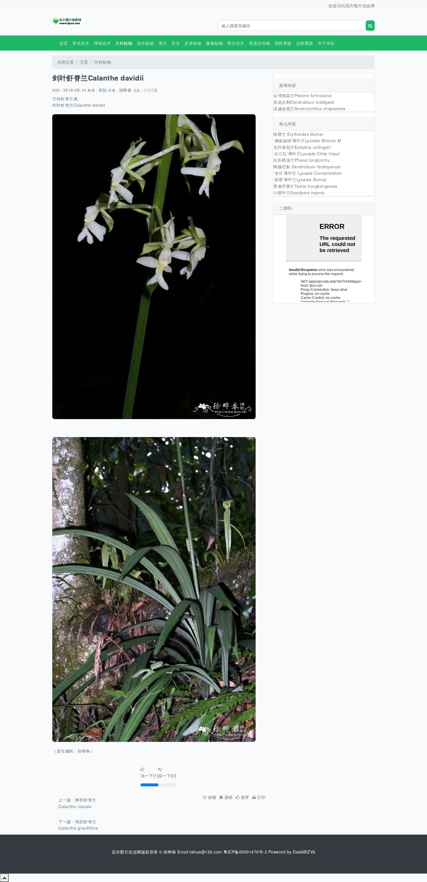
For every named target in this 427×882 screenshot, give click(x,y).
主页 (84, 62)
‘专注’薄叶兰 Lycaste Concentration (307, 173)
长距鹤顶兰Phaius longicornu (301, 160)
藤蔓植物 (214, 43)
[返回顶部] (4, 878)
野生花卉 (235, 43)
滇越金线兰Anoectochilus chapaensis (309, 108)
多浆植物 (192, 43)
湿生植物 (145, 43)
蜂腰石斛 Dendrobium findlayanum (307, 167)
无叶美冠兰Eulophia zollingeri (302, 147)
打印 (261, 797)
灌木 (162, 43)
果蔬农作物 (259, 43)
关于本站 (326, 43)
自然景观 (304, 43)
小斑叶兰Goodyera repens (299, 192)
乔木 (175, 43)
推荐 (245, 797)
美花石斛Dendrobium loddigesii (303, 102)
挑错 (229, 797)
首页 (63, 43)
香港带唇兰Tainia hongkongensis (305, 186)
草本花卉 (80, 43)
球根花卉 (102, 43)
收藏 (212, 797)
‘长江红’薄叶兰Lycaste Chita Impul (306, 153)
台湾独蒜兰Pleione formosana (302, 95)
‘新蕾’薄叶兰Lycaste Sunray (300, 179)
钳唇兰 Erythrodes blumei (298, 134)
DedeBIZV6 (304, 852)
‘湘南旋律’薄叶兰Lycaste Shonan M (307, 140)
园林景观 (283, 43)
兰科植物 (102, 62)
